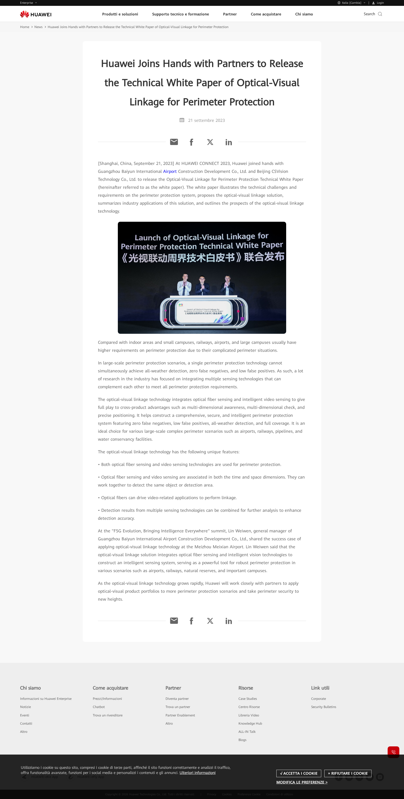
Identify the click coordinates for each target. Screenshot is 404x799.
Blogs (242, 740)
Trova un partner (178, 707)
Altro (23, 732)
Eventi (24, 715)
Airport (170, 171)
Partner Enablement (180, 715)
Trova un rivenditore (108, 715)
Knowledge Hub (250, 723)
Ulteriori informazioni (198, 772)
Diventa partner (177, 699)
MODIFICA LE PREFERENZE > (302, 782)
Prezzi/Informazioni (107, 699)
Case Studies (247, 699)
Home (24, 27)
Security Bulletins (323, 707)
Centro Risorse (249, 707)
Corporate (318, 699)
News (38, 27)
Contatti (26, 723)
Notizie (25, 707)
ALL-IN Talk (247, 732)
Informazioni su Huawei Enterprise (46, 699)
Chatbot (99, 707)
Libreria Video (248, 715)
